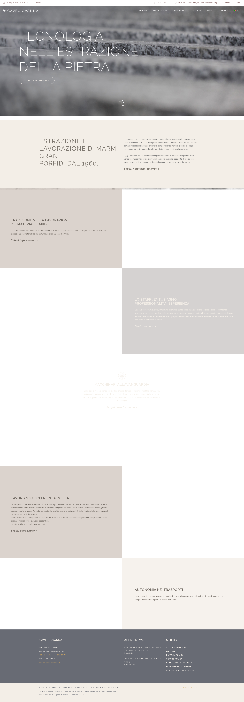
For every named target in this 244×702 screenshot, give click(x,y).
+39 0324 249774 (60, 655)
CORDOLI (171, 670)
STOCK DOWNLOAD (176, 647)
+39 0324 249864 (163, 3)
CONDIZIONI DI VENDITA (179, 662)
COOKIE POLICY (174, 658)
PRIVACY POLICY (174, 655)
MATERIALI (171, 651)
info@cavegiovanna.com (18, 3)
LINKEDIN (38, 3)
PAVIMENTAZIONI (186, 670)
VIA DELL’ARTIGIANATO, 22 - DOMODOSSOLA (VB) (197, 3)
